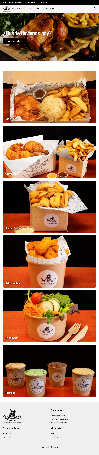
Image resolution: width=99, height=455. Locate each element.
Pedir (53, 434)
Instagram (7, 434)
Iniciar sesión (55, 437)
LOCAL (36, 9)
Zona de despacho (58, 416)
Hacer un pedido (14, 41)
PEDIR (29, 9)
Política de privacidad (59, 422)
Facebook (6, 437)
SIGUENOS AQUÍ (18, 9)
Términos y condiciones (60, 419)
